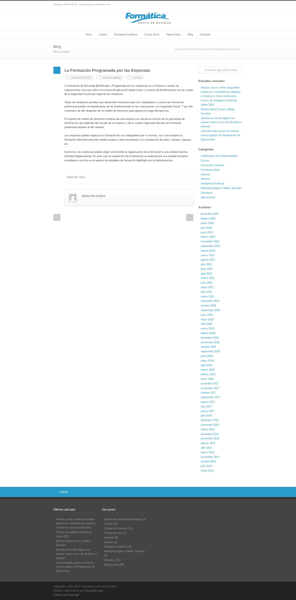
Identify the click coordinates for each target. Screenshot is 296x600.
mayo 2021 (207, 287)
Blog (190, 34)
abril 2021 (206, 291)
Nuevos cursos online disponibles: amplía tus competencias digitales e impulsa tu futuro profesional (221, 92)
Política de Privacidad (66, 594)
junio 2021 (207, 282)
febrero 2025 (208, 218)
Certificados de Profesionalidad (219, 155)
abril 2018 (206, 365)
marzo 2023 (207, 255)
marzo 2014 (207, 452)
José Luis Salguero (111, 77)
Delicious (174, 177)
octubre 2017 (208, 392)
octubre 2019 (208, 305)
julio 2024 (206, 227)
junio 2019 (207, 314)
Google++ (182, 177)
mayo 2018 (207, 360)
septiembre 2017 (210, 397)
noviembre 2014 (210, 438)
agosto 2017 (208, 401)
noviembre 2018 (210, 342)
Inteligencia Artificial (212, 183)
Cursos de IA (151, 34)
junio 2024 (207, 232)
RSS (239, 5)
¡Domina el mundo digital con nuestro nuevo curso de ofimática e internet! (221, 122)
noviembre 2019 (210, 300)
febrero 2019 (208, 333)
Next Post (189, 217)
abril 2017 (206, 406)
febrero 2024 (208, 236)
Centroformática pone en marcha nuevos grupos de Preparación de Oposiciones (220, 135)
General (191, 49)
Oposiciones (173, 34)
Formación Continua (125, 34)
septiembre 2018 (210, 351)
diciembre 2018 (209, 337)
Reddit (158, 177)
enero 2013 (207, 470)
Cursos (103, 34)
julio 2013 (206, 465)
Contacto (205, 34)
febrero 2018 (208, 374)
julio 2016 (206, 415)
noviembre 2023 (210, 241)
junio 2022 (207, 268)
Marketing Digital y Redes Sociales (221, 188)
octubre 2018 (208, 346)
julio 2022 (206, 264)
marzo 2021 (207, 296)
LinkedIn (150, 177)
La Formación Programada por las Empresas (107, 70)
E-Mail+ (190, 177)
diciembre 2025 (209, 213)
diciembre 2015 (209, 420)
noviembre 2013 (210, 456)
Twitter (222, 5)
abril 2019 (206, 323)
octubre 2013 (208, 461)
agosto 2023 (208, 250)
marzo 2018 (207, 369)
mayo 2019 (207, 319)
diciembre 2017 (209, 383)
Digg (166, 177)
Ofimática (206, 192)
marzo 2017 (207, 411)
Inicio (89, 34)
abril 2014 (206, 447)
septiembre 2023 (210, 246)
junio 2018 (207, 356)
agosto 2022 (208, 259)
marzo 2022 (207, 277)
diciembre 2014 (209, 434)
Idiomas (205, 178)
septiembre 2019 (210, 310)
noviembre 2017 (210, 388)
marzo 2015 (207, 429)
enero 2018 (207, 378)
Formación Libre (93, 590)
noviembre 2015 (210, 424)
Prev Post (56, 217)
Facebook (231, 5)
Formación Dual (210, 169)
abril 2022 (206, 273)
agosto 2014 (208, 443)
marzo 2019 (207, 328)
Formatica (180, 49)
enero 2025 (207, 223)
